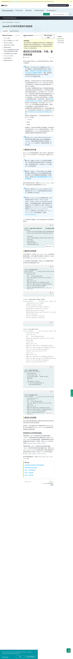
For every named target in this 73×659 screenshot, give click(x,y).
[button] (69, 650)
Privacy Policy (5, 657)
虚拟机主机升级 (61, 38)
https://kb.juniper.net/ (30, 214)
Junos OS (5, 31)
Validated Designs (39, 10)
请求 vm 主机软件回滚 (30, 470)
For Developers (52, 10)
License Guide (19, 10)
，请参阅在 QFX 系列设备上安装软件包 (39, 70)
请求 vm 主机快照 (29, 472)
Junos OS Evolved (14, 31)
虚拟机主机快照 (61, 42)
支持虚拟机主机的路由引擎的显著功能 (34, 465)
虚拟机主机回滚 (61, 40)
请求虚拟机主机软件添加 (31, 467)
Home (3, 22)
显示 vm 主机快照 (29, 475)
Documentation (7, 10)
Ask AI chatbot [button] (16, 1)
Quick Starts (28, 10)
